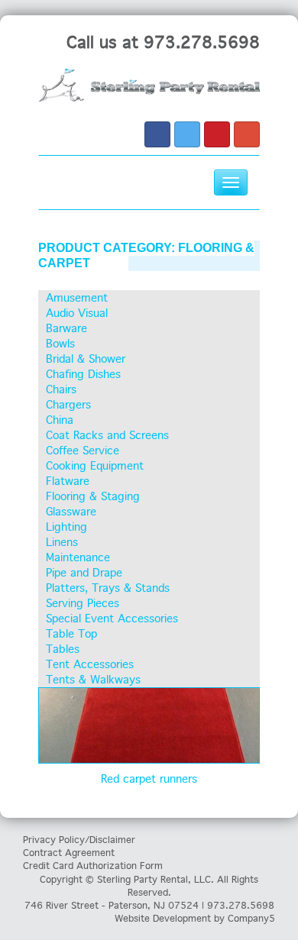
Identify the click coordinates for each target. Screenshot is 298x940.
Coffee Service (82, 450)
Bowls (60, 343)
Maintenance (78, 557)
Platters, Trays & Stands (108, 588)
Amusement (77, 298)
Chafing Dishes (83, 374)
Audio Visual (77, 313)
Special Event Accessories (112, 618)
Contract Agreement (69, 852)
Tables (62, 649)
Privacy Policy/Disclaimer (79, 839)
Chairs (61, 389)
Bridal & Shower (85, 359)
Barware (66, 328)
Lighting (66, 527)
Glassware (71, 511)
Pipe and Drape (84, 573)
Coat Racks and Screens (107, 435)
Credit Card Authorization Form (93, 865)
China (59, 420)
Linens (62, 542)
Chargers (68, 405)
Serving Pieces (82, 603)
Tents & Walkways (93, 679)
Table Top (71, 634)
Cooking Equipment (95, 466)
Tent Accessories (90, 664)
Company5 (251, 918)
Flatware (67, 481)
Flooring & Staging (93, 496)
